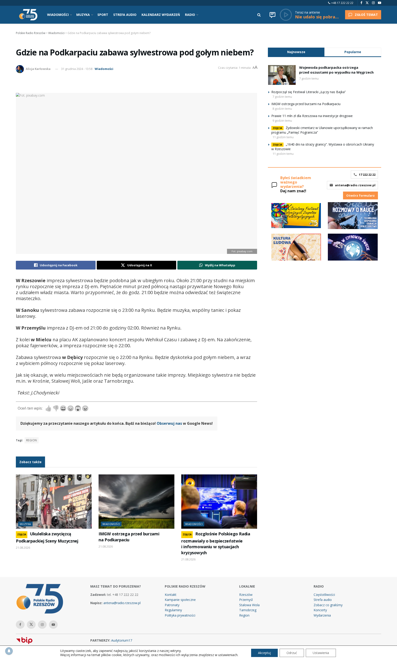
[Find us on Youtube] (379, 3)
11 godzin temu (283, 137)
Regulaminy (173, 610)
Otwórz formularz (360, 195)
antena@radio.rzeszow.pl (355, 185)
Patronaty (172, 605)
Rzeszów (245, 594)
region (31, 440)
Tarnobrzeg (247, 610)
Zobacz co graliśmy (328, 605)
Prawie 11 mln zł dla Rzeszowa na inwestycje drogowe (312, 116)
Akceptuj (264, 653)
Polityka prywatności (180, 615)
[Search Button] (259, 15)
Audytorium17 (121, 640)
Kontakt (170, 594)
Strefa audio (323, 599)
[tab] (296, 52)
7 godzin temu (309, 78)
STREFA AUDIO (124, 14)
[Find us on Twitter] (367, 3)
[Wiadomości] (272, 15)
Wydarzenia (322, 615)
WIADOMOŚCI (58, 14)
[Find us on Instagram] (373, 3)
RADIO (190, 14)
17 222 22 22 (367, 174)
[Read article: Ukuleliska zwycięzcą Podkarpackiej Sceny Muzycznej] (54, 501)
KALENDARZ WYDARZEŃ (161, 14)
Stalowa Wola (249, 605)
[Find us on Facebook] (361, 3)
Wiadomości (104, 69)
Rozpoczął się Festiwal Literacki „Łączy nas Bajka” (308, 92)
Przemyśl (246, 599)
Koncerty (320, 610)
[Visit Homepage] (28, 15)
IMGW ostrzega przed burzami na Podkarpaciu (129, 536)
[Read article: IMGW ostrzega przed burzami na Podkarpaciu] (136, 501)
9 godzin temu (282, 120)
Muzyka (25, 524)
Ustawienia (321, 653)
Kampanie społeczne (180, 599)
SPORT (102, 14)
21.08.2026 (23, 547)
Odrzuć (291, 653)
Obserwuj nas (169, 423)
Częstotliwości (324, 594)
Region (244, 615)
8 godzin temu (282, 108)
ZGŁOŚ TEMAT (366, 14)
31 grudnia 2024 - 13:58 (76, 69)
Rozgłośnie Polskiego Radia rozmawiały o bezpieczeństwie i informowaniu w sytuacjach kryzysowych (215, 543)
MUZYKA (83, 14)
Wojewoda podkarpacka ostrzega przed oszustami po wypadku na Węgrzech (336, 70)
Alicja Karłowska (38, 69)
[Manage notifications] (9, 651)
